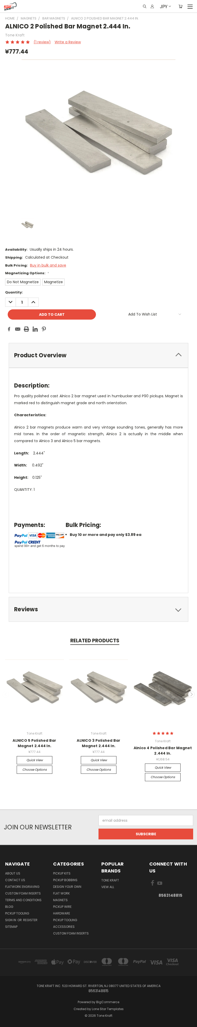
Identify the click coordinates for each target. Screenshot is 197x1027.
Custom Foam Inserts (23, 893)
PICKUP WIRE (62, 906)
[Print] (26, 329)
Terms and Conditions (23, 900)
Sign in (11, 920)
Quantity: (14, 292)
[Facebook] (9, 329)
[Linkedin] (35, 329)
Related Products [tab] (94, 640)
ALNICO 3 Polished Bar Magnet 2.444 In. (98, 743)
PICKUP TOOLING (65, 920)
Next (191, 694)
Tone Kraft (110, 880)
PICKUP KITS (62, 873)
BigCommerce (107, 1002)
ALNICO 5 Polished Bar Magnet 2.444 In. (34, 743)
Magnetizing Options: (27, 273)
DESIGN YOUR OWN (67, 886)
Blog (9, 906)
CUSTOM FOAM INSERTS (71, 933)
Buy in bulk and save (48, 265)
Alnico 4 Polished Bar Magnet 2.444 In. (163, 750)
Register (30, 920)
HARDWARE (61, 913)
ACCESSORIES (64, 926)
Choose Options (34, 769)
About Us (12, 873)
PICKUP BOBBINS (65, 880)
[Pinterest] (43, 329)
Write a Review (68, 42)
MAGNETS (60, 900)
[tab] (98, 355)
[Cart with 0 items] (180, 6)
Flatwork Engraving (22, 886)
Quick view (34, 760)
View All (107, 887)
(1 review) (42, 42)
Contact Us (15, 880)
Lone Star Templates (108, 1009)
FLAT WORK (61, 893)
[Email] (17, 329)
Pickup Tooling (17, 913)
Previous (6, 694)
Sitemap (11, 926)
